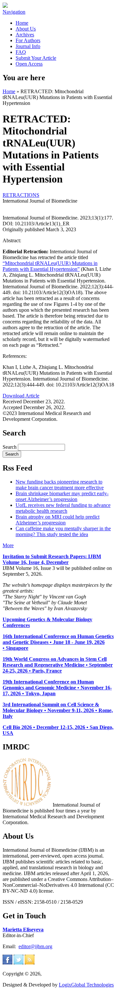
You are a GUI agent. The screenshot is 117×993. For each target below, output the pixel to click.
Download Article (21, 395)
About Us (26, 28)
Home (22, 23)
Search (10, 447)
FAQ (21, 52)
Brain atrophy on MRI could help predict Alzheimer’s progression (57, 519)
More (8, 545)
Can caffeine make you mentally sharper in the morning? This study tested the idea (63, 531)
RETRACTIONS (21, 195)
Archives (25, 34)
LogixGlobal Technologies (86, 984)
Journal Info (28, 46)
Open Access (29, 64)
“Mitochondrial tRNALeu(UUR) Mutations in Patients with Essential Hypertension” (50, 266)
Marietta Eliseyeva (23, 929)
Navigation (14, 12)
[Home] (5, 6)
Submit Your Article (36, 58)
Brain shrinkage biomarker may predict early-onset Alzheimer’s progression (62, 496)
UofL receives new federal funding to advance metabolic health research (63, 508)
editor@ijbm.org (35, 946)
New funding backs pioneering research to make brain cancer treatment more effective (60, 484)
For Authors (28, 40)
